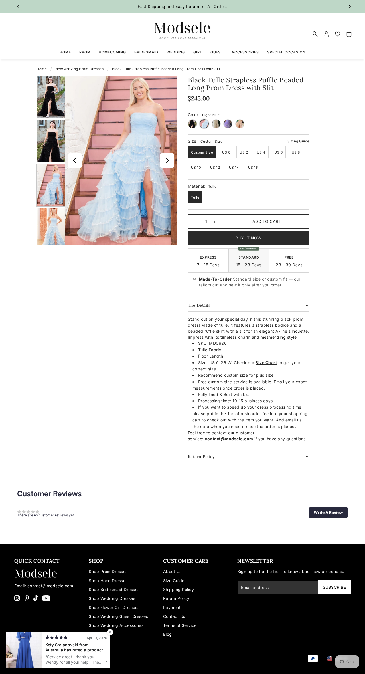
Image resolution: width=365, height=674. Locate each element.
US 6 (278, 152)
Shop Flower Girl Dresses (113, 607)
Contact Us (174, 616)
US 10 (196, 167)
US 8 (296, 152)
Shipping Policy (178, 589)
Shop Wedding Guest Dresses (118, 616)
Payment (172, 607)
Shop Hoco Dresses (108, 580)
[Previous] (18, 6)
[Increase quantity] (214, 221)
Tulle (195, 197)
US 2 (244, 152)
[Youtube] (46, 598)
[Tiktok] (35, 598)
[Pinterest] (27, 598)
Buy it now (248, 237)
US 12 (215, 167)
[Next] (350, 6)
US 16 (253, 167)
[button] (328, 512)
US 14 (234, 167)
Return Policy (176, 598)
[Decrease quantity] (197, 221)
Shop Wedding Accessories (116, 625)
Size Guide (173, 580)
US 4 (261, 152)
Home (41, 69)
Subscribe (334, 587)
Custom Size (202, 152)
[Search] (315, 34)
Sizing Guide (298, 141)
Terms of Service (180, 625)
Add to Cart (266, 221)
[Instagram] (17, 598)
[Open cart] (349, 34)
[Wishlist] (338, 34)
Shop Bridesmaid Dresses (114, 589)
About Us (172, 571)
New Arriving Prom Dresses (79, 69)
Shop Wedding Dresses (112, 598)
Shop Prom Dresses (108, 571)
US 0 (226, 152)
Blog (167, 634)
